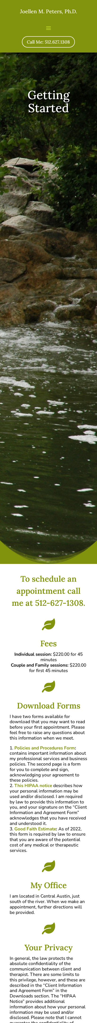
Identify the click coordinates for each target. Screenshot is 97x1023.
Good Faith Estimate (35, 829)
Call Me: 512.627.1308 (48, 42)
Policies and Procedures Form (44, 748)
